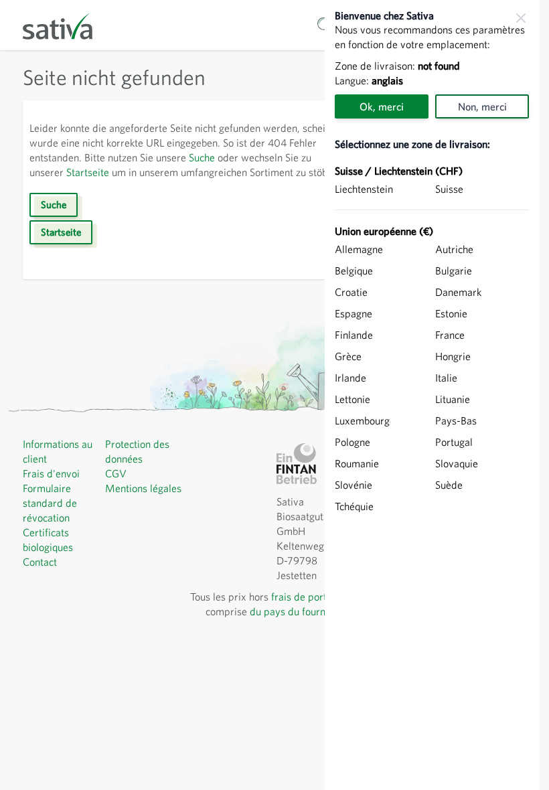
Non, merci (482, 106)
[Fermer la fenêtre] (521, 18)
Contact (40, 562)
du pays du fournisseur (301, 611)
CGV (116, 473)
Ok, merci (382, 106)
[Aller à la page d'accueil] (66, 25)
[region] (432, 395)
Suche (202, 157)
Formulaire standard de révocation (50, 503)
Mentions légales (143, 488)
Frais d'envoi (51, 473)
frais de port (299, 596)
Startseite (87, 172)
